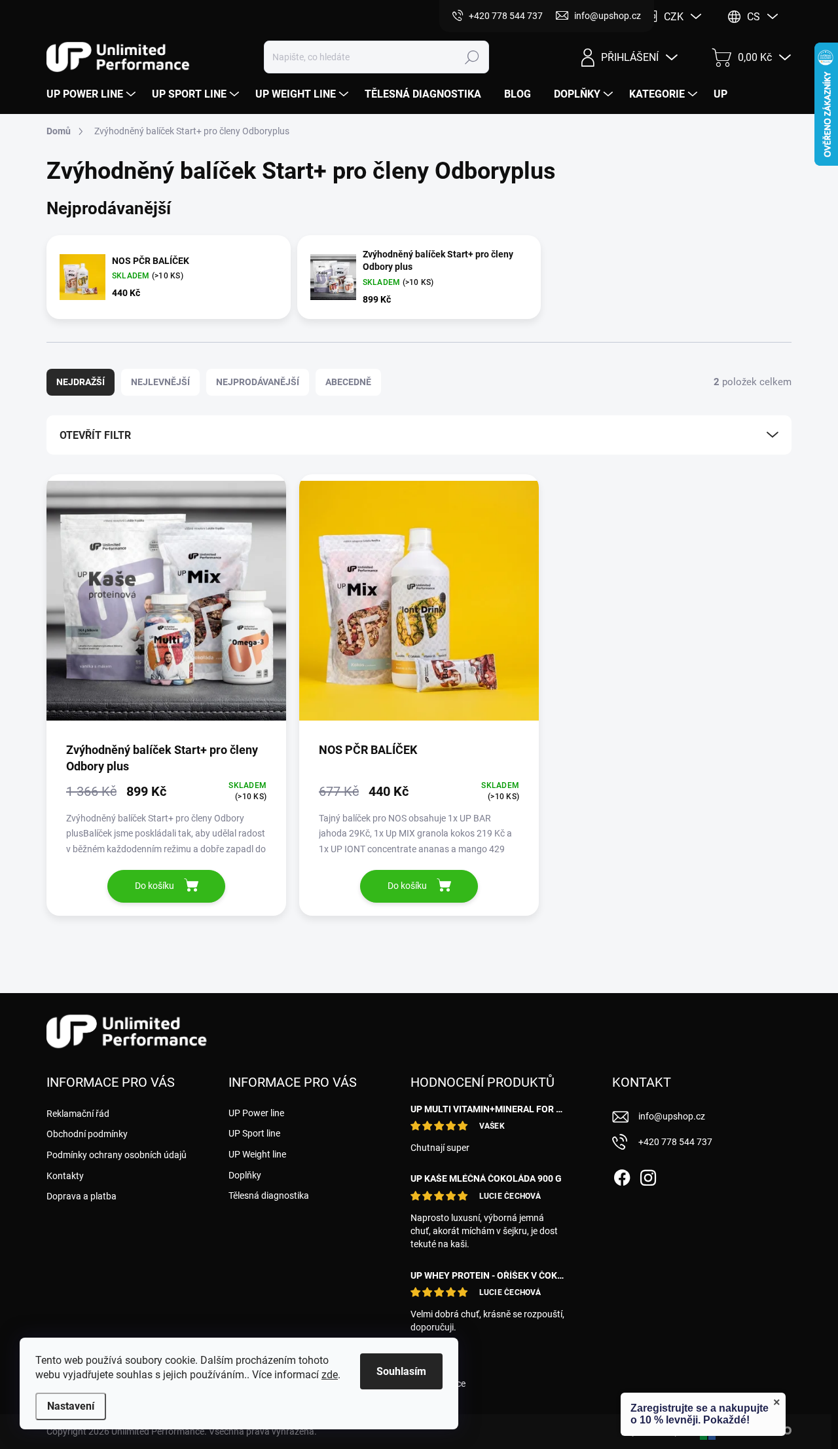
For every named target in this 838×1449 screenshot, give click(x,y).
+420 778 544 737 (675, 1142)
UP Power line (256, 1113)
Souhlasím (401, 1371)
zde (329, 1374)
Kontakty (65, 1176)
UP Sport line (254, 1133)
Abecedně (348, 382)
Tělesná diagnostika (268, 1195)
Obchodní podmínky (87, 1134)
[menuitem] (92, 94)
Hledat (472, 57)
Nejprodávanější (257, 382)
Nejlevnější (160, 382)
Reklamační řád (77, 1113)
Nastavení (70, 1406)
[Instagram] (648, 1175)
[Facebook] (622, 1175)
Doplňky (244, 1175)
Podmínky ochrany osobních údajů (116, 1155)
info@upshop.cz (671, 1116)
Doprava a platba (81, 1196)
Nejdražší (80, 382)
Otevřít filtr (95, 435)
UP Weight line (257, 1154)
